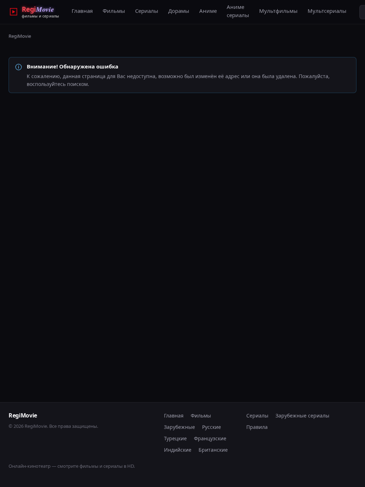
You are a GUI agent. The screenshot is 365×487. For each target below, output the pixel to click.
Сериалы (146, 10)
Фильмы (114, 10)
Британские (213, 449)
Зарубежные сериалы (302, 415)
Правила (257, 427)
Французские (210, 438)
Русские (211, 427)
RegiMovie (20, 36)
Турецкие (175, 438)
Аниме (208, 10)
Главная (82, 10)
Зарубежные (179, 427)
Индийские (177, 449)
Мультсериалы (327, 10)
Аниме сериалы (238, 11)
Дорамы (178, 10)
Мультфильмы (278, 10)
